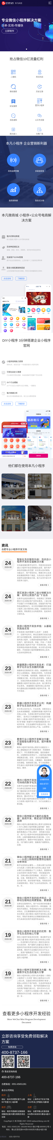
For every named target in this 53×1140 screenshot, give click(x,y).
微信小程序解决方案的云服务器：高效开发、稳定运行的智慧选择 (34, 818)
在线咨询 (44, 794)
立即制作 (9, 31)
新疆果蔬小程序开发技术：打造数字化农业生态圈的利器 (34, 666)
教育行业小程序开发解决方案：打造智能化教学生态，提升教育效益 (34, 741)
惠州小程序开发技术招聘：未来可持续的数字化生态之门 (34, 781)
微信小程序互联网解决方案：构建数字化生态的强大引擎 (34, 971)
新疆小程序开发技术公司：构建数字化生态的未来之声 (34, 704)
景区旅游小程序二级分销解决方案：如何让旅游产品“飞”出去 (34, 594)
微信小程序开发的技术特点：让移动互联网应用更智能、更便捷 (34, 899)
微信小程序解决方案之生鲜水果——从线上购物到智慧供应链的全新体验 (34, 859)
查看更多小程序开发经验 (26, 1013)
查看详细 (43, 585)
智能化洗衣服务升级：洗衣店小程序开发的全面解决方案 (34, 560)
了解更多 (21, 278)
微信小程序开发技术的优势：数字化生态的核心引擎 (34, 932)
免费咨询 (12, 1047)
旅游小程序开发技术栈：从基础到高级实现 (34, 627)
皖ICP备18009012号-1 (42, 1127)
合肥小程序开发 (14, 1137)
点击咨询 (7, 278)
